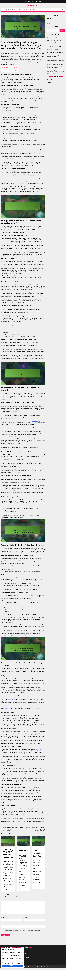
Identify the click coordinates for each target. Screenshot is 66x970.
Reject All (18, 963)
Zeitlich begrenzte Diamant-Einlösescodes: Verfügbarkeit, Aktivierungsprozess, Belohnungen (55, 51)
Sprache (32, 9)
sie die (5, 708)
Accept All (12, 965)
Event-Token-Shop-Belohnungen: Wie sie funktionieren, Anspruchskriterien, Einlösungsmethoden (8, 854)
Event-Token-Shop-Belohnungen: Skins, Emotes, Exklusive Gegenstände (37, 852)
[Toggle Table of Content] (15, 70)
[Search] (63, 10)
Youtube (39, 1)
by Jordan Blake (4, 50)
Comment (3, 899)
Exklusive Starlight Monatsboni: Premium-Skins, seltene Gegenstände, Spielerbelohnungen (56, 72)
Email (25, 917)
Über (20, 9)
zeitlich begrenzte (9, 417)
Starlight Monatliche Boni (53, 42)
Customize (7, 963)
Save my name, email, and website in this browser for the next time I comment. (21, 930)
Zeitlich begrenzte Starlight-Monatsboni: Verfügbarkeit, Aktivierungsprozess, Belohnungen (55, 56)
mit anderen (10, 699)
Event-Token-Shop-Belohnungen (7, 39)
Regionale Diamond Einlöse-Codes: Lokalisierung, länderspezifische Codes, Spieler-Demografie (55, 66)
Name (2, 917)
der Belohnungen (36, 421)
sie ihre (31, 761)
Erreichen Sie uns (12, 9)
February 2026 (50, 82)
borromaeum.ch (33, 5)
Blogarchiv (25, 9)
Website (3, 924)
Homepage (4, 9)
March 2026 (49, 79)
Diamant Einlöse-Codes (52, 37)
